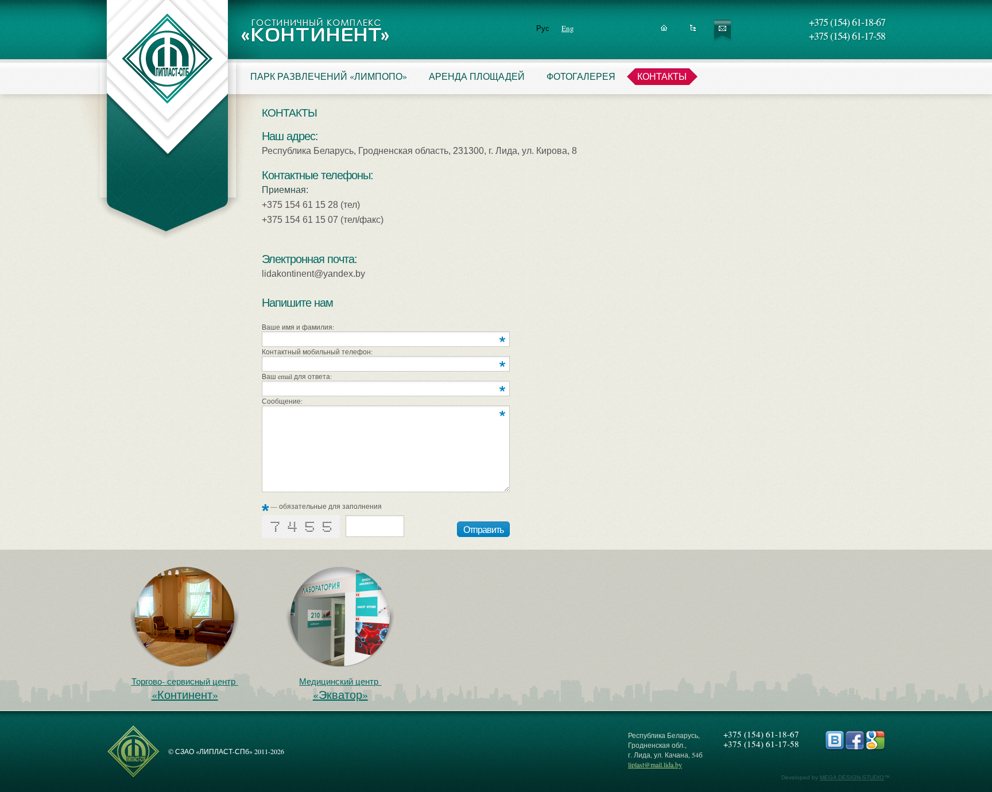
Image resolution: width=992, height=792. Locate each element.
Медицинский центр (340, 688)
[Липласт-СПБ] (133, 776)
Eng (567, 28)
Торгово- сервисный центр (184, 688)
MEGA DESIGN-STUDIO (852, 777)
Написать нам (722, 31)
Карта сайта (693, 31)
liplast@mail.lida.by (655, 764)
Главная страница (664, 31)
